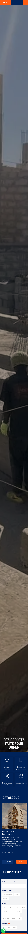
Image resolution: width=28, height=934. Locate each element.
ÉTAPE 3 (7, 781)
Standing (5, 923)
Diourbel (17, 907)
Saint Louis (6, 918)
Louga (13, 918)
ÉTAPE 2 (21, 765)
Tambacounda (15, 915)
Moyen (14, 927)
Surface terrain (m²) (9, 882)
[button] (3, 930)
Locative (11, 831)
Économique (6, 927)
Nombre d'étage (7, 891)
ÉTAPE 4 (21, 781)
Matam (11, 911)
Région (4, 903)
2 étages (5, 898)
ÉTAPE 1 (7, 765)
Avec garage (5, 831)
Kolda (23, 907)
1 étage (16, 894)
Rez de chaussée (7, 894)
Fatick (19, 918)
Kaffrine (18, 911)
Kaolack (5, 911)
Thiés (10, 907)
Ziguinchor (6, 915)
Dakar (4, 907)
